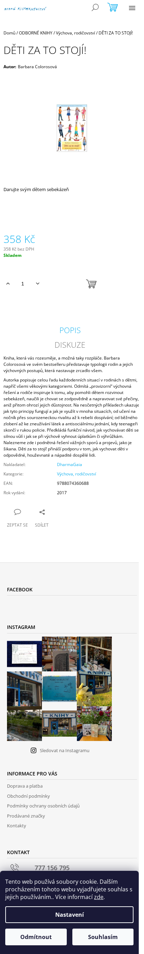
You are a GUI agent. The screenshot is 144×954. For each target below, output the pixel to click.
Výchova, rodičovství (76, 474)
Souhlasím (103, 937)
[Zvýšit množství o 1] (7, 283)
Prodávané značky (26, 816)
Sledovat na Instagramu (64, 750)
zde (98, 897)
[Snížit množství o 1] (37, 283)
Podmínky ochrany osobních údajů (43, 806)
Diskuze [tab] (70, 344)
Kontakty (16, 825)
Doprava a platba (25, 786)
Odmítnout (36, 937)
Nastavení (69, 914)
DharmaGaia (69, 464)
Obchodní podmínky (28, 796)
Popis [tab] (70, 330)
